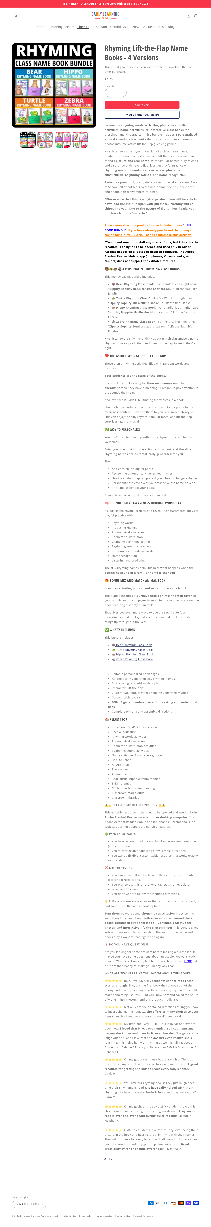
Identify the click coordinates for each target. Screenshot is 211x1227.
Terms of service (104, 1216)
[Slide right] (92, 139)
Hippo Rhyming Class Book (134, 654)
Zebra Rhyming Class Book (134, 659)
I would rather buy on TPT (142, 114)
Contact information (143, 1216)
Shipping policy (122, 1216)
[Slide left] (15, 139)
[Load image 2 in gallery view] (45, 140)
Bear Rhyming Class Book (133, 645)
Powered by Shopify (50, 1216)
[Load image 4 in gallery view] (80, 140)
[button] (15, 16)
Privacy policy (86, 1216)
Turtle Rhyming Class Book (134, 650)
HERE (188, 961)
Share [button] (111, 1159)
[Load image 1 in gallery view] (28, 140)
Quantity (109, 86)
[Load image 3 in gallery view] (63, 140)
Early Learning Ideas (30, 1216)
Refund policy (69, 1216)
